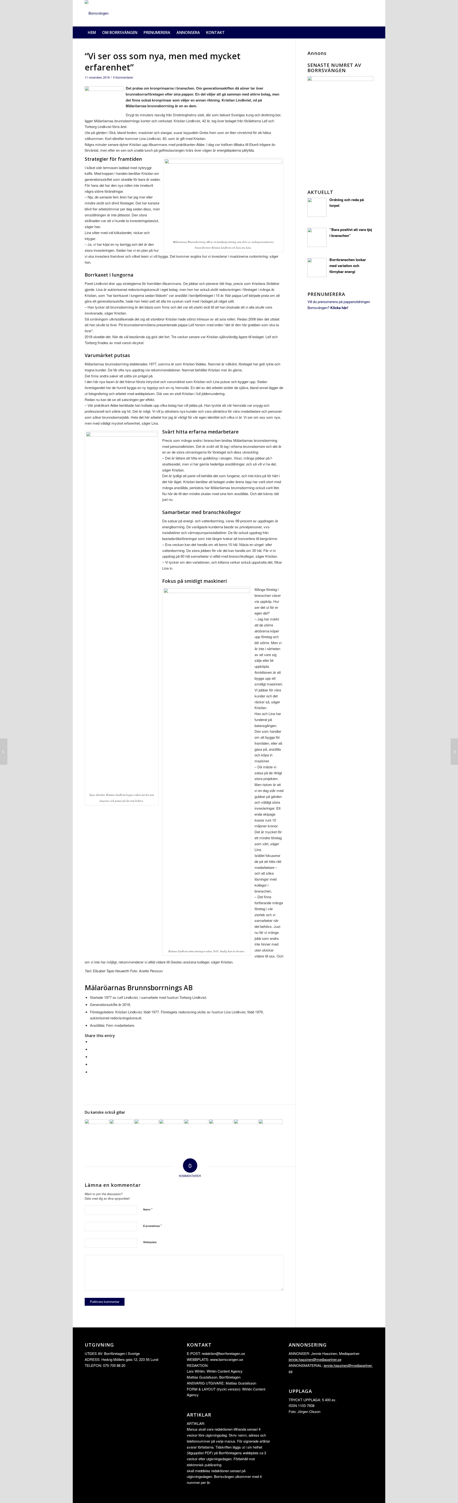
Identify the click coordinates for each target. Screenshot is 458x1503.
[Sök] (370, 32)
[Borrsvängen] (97, 13)
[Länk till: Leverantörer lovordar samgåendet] (171, 1131)
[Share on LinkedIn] (91, 1064)
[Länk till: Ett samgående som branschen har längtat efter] (146, 1131)
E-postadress (152, 1225)
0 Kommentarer (123, 77)
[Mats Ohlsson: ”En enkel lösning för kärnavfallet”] (3, 751)
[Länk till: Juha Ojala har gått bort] (221, 1131)
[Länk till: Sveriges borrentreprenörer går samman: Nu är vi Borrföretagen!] (121, 1131)
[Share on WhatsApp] (91, 1056)
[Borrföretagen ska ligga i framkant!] (454, 751)
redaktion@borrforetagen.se (223, 1353)
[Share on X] (91, 1049)
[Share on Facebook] (91, 1041)
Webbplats (149, 1242)
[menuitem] (92, 32)
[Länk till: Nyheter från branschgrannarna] (196, 1131)
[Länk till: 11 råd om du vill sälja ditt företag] (271, 1131)
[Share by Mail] (91, 1071)
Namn (147, 1209)
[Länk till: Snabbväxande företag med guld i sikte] (97, 1131)
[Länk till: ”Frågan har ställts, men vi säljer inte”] (246, 1131)
